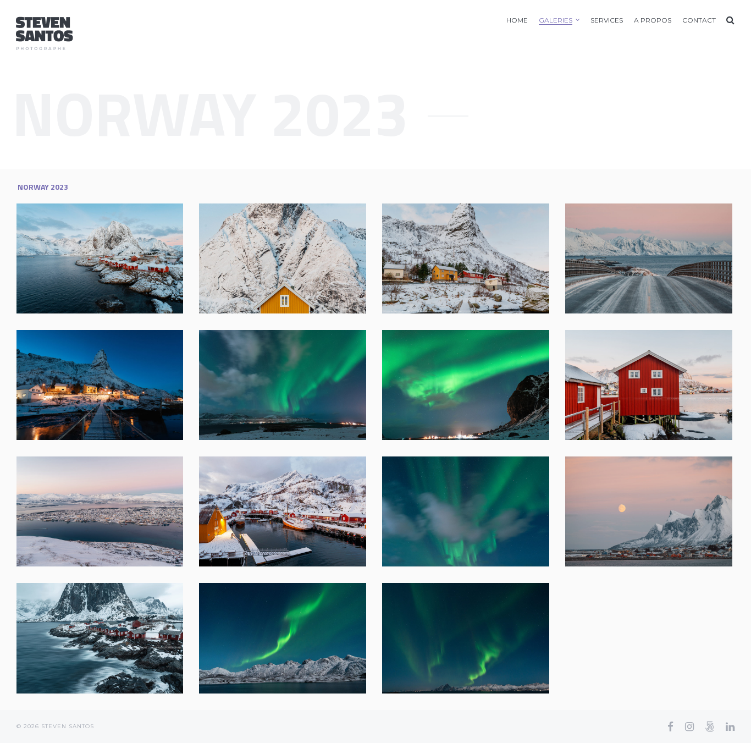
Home (517, 20)
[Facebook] (670, 726)
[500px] (709, 726)
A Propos (652, 20)
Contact (699, 20)
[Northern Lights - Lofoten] (282, 385)
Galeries (555, 20)
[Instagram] (689, 726)
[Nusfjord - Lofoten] (282, 511)
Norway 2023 (43, 186)
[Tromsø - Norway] (99, 511)
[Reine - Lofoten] (465, 258)
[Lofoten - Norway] (648, 258)
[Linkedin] (730, 726)
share (161, 309)
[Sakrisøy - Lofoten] (282, 258)
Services (606, 20)
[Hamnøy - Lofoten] (99, 258)
